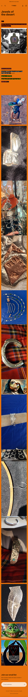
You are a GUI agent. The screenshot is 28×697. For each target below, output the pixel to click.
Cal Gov (3, 71)
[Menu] (2, 5)
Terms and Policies (14, 693)
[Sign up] (24, 684)
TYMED (11, 691)
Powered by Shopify (17, 691)
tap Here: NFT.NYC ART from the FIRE (11, 79)
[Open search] (5, 5)
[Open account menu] (22, 5)
